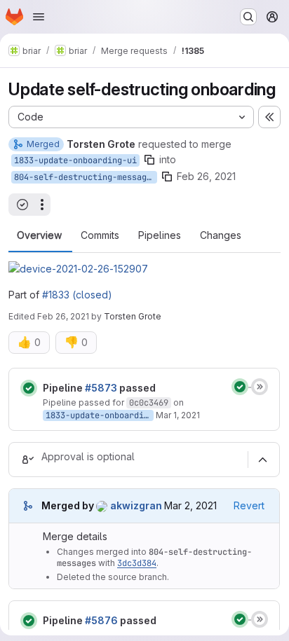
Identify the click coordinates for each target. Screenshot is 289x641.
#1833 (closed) (77, 295)
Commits (100, 235)
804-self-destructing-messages (85, 177)
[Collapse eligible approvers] (262, 459)
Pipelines (159, 235)
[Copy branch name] (149, 159)
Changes (220, 235)
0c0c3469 (148, 402)
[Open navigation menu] (38, 17)
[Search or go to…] (248, 16)
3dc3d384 (136, 563)
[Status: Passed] (28, 388)
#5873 (101, 388)
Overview (39, 235)
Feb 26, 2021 (206, 176)
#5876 (101, 620)
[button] (78, 269)
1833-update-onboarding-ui (75, 160)
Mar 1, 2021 (178, 415)
